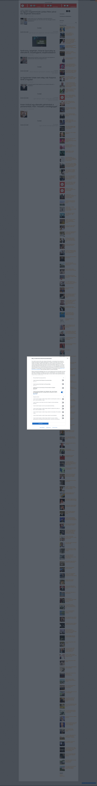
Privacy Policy (54, 427)
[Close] (68, 359)
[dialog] (48, 393)
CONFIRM (40, 423)
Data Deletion (42, 427)
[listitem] (48, 377)
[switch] (62, 380)
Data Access (48, 427)
